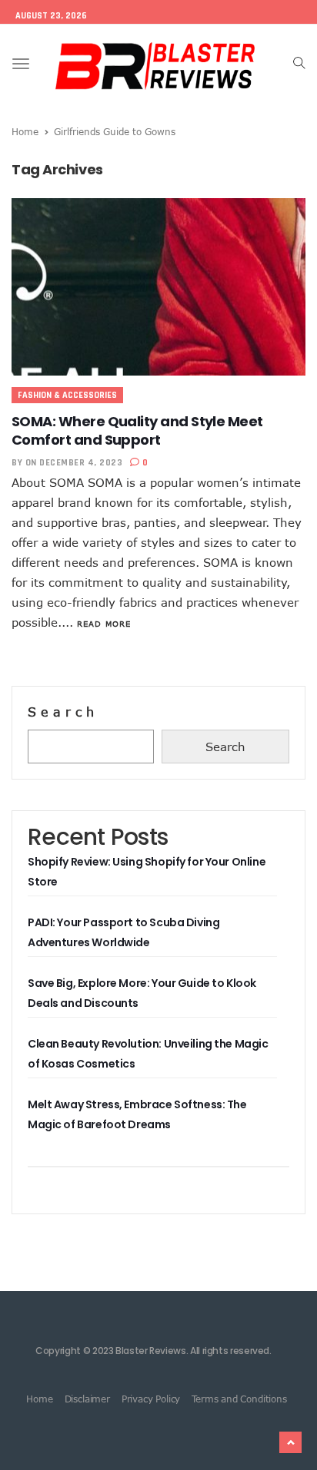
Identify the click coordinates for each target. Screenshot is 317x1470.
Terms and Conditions (239, 1398)
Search (63, 712)
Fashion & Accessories (67, 395)
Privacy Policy (151, 1398)
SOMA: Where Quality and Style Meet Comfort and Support (137, 430)
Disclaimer (87, 1398)
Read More (104, 623)
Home (25, 131)
